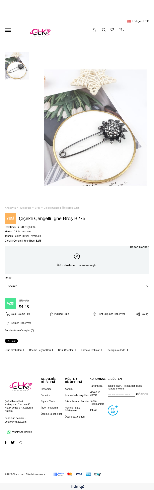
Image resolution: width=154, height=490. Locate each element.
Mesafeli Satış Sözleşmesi (72, 409)
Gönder (142, 394)
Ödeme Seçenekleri (40, 350)
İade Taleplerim (49, 407)
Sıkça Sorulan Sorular (77, 401)
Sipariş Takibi (48, 401)
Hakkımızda (96, 385)
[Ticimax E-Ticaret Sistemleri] (77, 487)
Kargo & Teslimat (90, 350)
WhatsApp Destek (22, 432)
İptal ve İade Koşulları (76, 395)
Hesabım (46, 389)
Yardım (69, 389)
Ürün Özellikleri (13, 350)
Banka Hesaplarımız (97, 402)
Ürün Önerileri (66, 350)
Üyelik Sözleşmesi (75, 416)
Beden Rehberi (139, 246)
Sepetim (45, 395)
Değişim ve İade (116, 350)
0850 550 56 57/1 (14, 418)
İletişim (93, 410)
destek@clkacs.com (15, 421)
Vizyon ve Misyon (95, 393)
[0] (120, 29)
